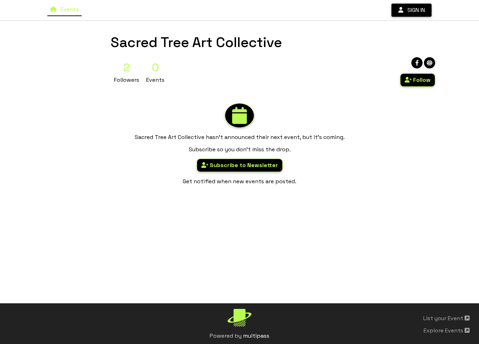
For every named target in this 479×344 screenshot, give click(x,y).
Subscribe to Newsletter (243, 165)
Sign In (414, 10)
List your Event (444, 318)
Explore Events (444, 330)
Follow (421, 80)
